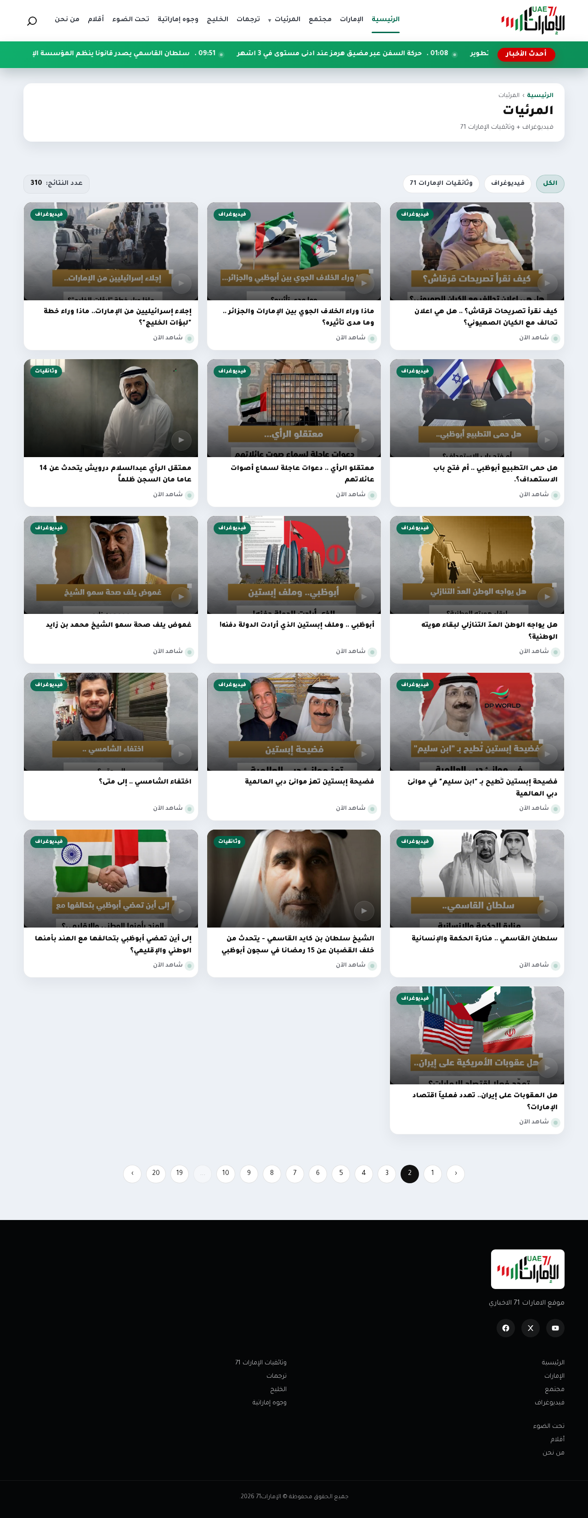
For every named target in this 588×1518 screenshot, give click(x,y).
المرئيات (284, 20)
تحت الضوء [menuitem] (130, 20)
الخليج (278, 1389)
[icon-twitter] (530, 1328)
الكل (550, 183)
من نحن (554, 1453)
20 (156, 1174)
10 (225, 1174)
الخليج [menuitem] (217, 20)
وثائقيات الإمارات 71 (441, 183)
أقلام (558, 1440)
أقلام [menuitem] (96, 20)
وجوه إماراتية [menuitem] (178, 20)
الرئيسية (540, 96)
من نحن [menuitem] (67, 20)
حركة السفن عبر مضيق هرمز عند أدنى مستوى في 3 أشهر (427, 54)
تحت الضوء (549, 1426)
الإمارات (554, 1376)
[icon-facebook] (506, 1328)
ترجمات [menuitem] (248, 20)
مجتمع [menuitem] (320, 20)
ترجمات (276, 1376)
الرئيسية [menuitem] (386, 20)
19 (179, 1174)
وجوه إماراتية (270, 1403)
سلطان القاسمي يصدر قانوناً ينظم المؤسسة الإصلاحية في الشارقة (177, 54)
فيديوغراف (508, 183)
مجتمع (555, 1389)
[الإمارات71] (533, 20)
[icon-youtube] (555, 1328)
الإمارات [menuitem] (351, 20)
